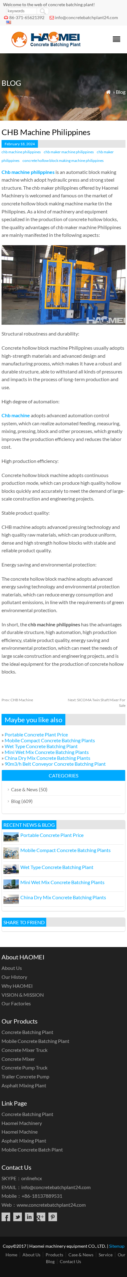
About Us (12, 968)
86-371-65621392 (26, 17)
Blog (120, 92)
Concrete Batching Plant (27, 1032)
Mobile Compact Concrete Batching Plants (50, 740)
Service (106, 1254)
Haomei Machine (20, 1132)
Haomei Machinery (22, 1123)
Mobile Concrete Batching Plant (35, 1041)
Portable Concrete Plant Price (36, 734)
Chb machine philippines (28, 172)
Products (54, 1254)
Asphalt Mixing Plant (24, 1085)
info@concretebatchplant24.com (86, 17)
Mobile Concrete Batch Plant (32, 1149)
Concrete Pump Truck (24, 1067)
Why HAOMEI (17, 986)
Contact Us (70, 1261)
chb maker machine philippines (69, 152)
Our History (14, 977)
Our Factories (16, 1003)
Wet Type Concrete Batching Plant (41, 746)
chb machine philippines (21, 152)
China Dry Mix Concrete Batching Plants (47, 758)
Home (11, 1254)
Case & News (24, 789)
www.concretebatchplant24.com (51, 1205)
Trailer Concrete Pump (25, 1076)
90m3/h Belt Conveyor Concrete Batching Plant (55, 764)
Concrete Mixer (18, 1059)
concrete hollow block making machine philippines (63, 160)
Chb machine (16, 415)
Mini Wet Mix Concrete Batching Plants (47, 752)
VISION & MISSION (23, 995)
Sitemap (117, 1246)
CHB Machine (17, 700)
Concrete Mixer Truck (24, 1050)
